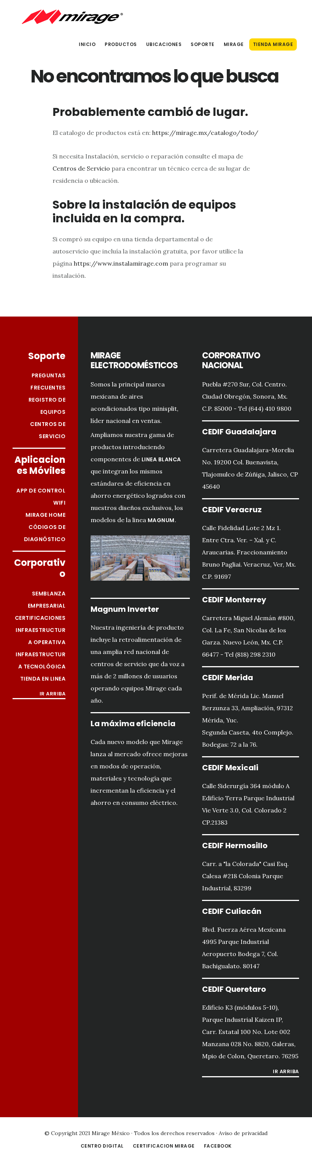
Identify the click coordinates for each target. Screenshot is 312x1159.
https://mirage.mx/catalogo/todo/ (205, 132)
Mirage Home (45, 515)
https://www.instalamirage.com (121, 263)
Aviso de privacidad (243, 1133)
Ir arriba (53, 694)
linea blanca (161, 459)
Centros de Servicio (81, 168)
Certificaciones (40, 618)
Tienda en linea (43, 678)
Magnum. (162, 520)
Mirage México (72, 16)
